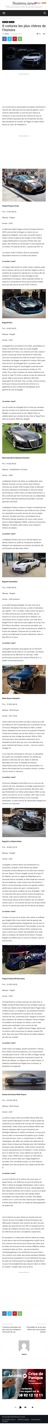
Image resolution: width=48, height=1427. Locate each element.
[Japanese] (41, 3)
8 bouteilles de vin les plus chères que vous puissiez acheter (36, 1329)
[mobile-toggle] (3, 13)
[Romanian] (43, 3)
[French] (37, 3)
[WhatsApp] (20, 39)
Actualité (11, 18)
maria (7, 34)
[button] (45, 13)
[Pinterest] (15, 39)
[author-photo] (24, 1351)
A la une (18, 18)
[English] (35, 3)
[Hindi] (39, 3)
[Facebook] (4, 39)
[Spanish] (45, 3)
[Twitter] (9, 39)
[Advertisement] (24, 89)
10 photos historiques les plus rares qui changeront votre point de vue (11, 1329)
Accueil (4, 18)
